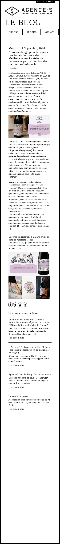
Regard (32, 32)
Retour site (45, 1)
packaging (13, 68)
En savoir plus (17, 337)
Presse (14, 32)
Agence (49, 32)
